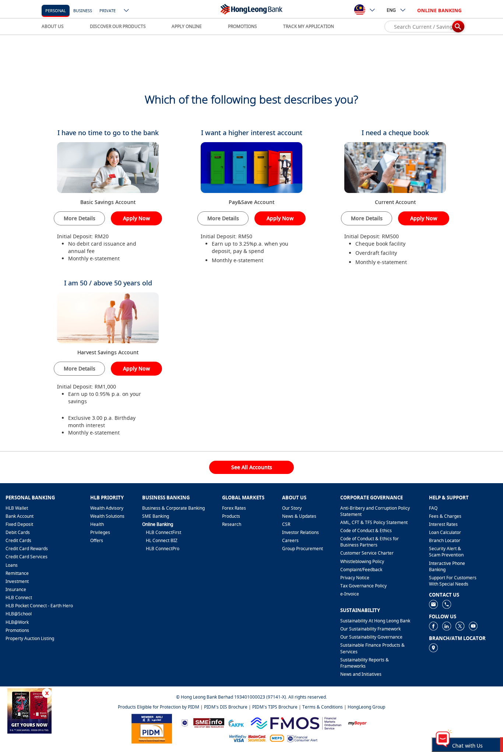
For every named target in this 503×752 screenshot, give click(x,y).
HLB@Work (17, 622)
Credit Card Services (27, 557)
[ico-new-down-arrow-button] (126, 11)
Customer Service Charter (367, 553)
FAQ (433, 508)
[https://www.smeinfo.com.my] (208, 722)
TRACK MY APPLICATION (308, 26)
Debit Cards (18, 532)
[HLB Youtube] (473, 625)
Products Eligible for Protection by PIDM (158, 707)
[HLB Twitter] (459, 625)
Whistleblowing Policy (362, 561)
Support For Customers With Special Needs (452, 580)
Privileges (100, 532)
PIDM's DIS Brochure (225, 707)
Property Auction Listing (30, 638)
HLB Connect (19, 597)
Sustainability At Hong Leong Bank (375, 621)
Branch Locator (444, 540)
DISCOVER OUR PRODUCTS (118, 26)
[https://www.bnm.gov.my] (184, 722)
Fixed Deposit (19, 524)
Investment (17, 581)
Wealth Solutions (107, 516)
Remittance (17, 573)
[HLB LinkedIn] (446, 625)
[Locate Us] (433, 647)
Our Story (292, 508)
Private (107, 10)
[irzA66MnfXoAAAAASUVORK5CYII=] (446, 604)
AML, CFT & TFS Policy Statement (374, 522)
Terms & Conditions (322, 707)
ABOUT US (53, 26)
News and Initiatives (360, 674)
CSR (286, 524)
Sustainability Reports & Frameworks (364, 663)
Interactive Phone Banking (447, 566)
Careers (290, 540)
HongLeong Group (366, 707)
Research (231, 524)
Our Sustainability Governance (371, 637)
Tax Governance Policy (363, 586)
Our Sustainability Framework (370, 629)
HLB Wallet (17, 508)
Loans (12, 565)
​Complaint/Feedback (361, 569)
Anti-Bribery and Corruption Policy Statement (375, 511)
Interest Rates (443, 524)
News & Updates (299, 516)
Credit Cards (18, 540)
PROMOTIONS (242, 26)
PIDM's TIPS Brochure (275, 707)
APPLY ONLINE (187, 26)
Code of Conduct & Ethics (366, 530)
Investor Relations (300, 532)
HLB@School (19, 614)
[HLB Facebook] (433, 625)
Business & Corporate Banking (173, 508)
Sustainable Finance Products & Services (372, 648)
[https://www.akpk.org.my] (236, 722)
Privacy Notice (354, 577)
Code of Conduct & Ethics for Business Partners (369, 541)
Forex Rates (234, 508)
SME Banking (155, 516)
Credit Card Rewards (27, 548)
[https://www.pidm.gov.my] (151, 728)
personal (55, 10)
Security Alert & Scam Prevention (446, 551)
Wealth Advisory (106, 508)
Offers (96, 540)
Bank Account (20, 516)
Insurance (16, 589)
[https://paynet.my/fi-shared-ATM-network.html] (277, 737)
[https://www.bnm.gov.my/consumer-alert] (302, 738)
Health (97, 524)
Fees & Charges (445, 516)
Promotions (17, 630)
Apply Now (136, 218)
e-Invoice (349, 594)
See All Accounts (251, 467)
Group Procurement (302, 548)
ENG (391, 10)
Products (231, 516)
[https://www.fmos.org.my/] (296, 722)
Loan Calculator (445, 532)
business (82, 10)
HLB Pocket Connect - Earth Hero (39, 605)
